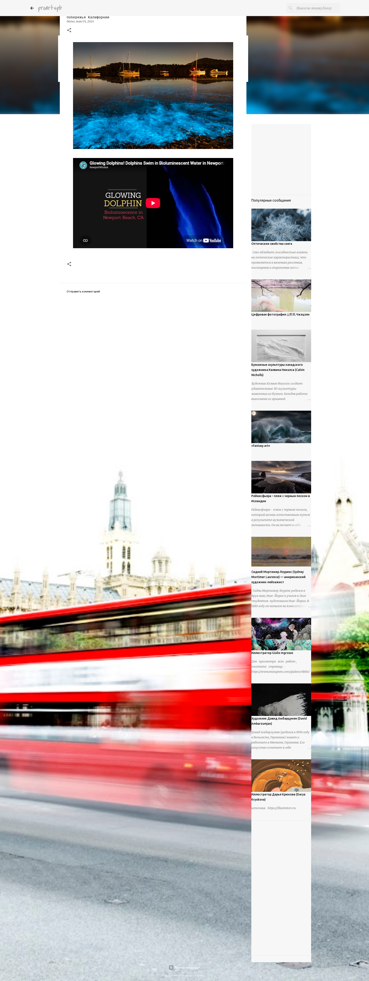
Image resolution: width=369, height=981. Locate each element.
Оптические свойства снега (271, 243)
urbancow (199, 976)
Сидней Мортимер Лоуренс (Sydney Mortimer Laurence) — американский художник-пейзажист (278, 577)
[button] (69, 31)
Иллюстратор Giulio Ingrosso (272, 653)
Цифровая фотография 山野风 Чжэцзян (280, 314)
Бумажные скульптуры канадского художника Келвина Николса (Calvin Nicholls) (278, 370)
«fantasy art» (260, 445)
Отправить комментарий (83, 291)
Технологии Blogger (187, 967)
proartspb (50, 8)
